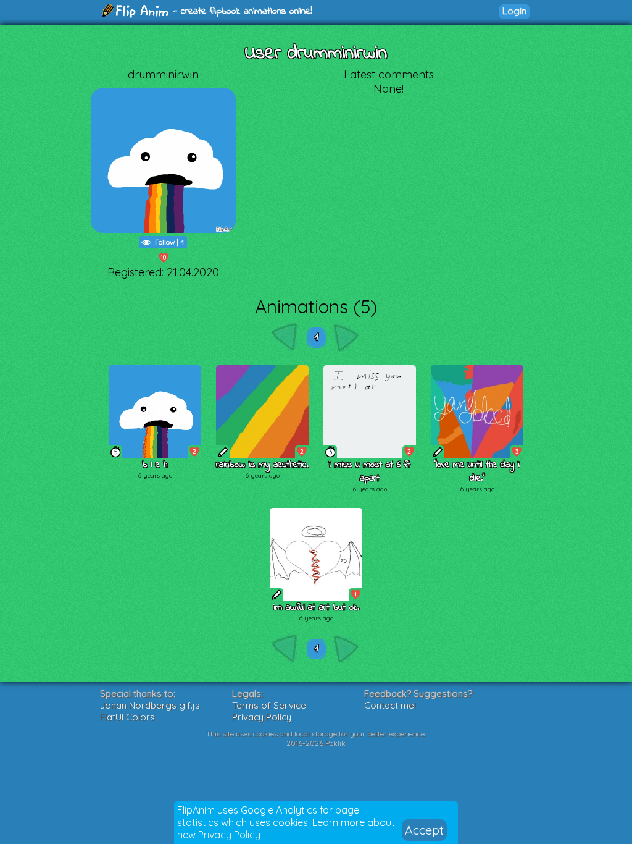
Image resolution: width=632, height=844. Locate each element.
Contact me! (390, 705)
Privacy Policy (229, 835)
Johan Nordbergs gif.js (150, 705)
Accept (424, 830)
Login (514, 11)
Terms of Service (269, 705)
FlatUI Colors (127, 717)
